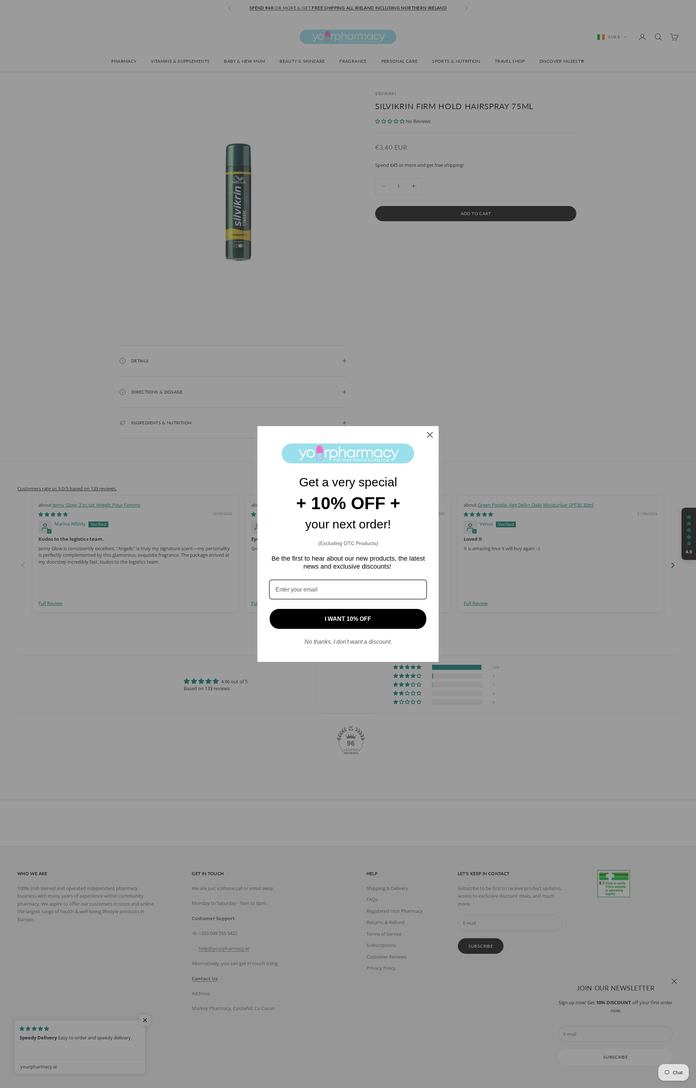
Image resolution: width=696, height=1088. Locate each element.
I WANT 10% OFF (348, 619)
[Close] (430, 435)
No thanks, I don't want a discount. (348, 642)
